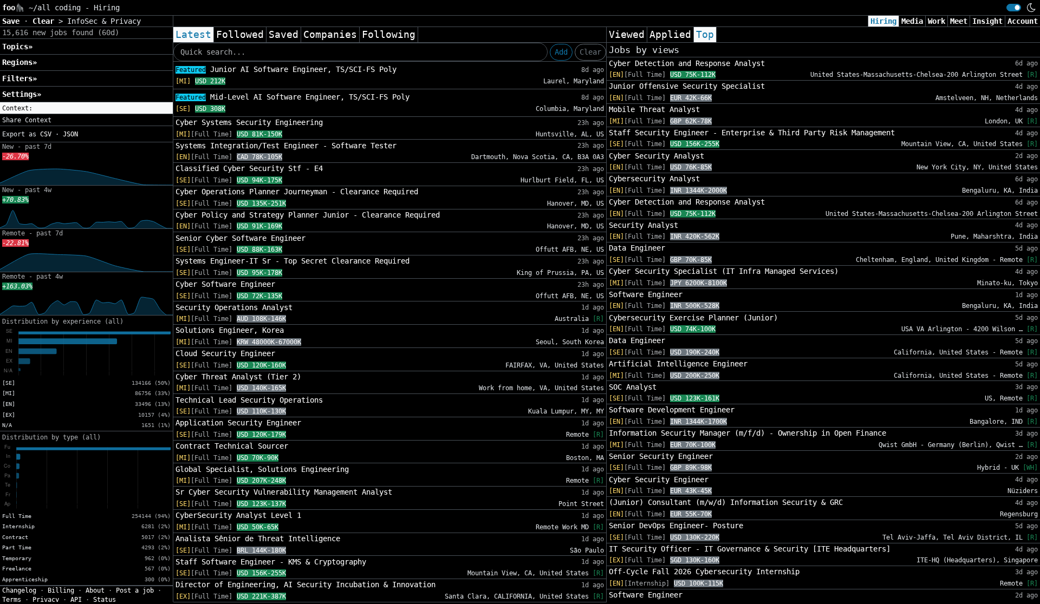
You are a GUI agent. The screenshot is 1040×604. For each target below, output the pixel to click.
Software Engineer (645, 294)
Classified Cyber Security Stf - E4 (249, 168)
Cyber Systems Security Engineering (249, 122)
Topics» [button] (17, 46)
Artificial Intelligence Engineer (678, 363)
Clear (590, 52)
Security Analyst (643, 225)
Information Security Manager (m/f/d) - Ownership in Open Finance (747, 433)
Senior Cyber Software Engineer (241, 238)
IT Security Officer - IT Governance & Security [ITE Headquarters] (749, 548)
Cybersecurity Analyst (654, 178)
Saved (283, 34)
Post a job (135, 590)
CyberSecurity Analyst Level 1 (238, 515)
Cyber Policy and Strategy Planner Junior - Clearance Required (308, 215)
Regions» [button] (19, 62)
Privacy (45, 599)
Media (912, 21)
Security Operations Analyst (234, 307)
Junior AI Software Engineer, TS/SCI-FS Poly (286, 69)
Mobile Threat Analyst (654, 109)
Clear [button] (45, 21)
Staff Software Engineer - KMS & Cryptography (271, 561)
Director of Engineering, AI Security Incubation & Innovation (305, 584)
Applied (670, 34)
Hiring (883, 21)
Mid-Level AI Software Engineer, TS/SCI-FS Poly (293, 97)
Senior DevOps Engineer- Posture (676, 525)
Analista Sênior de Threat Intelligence (258, 538)
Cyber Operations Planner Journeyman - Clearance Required (297, 191)
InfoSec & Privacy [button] (104, 21)
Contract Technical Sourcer (232, 446)
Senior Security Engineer (661, 456)
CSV (45, 134)
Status (104, 599)
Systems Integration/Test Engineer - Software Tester (286, 145)
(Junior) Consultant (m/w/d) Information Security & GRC (726, 502)
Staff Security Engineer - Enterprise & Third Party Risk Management (752, 132)
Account (1022, 21)
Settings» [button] (21, 94)
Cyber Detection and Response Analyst (687, 63)
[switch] (1013, 7)
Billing (61, 590)
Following (388, 34)
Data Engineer (637, 248)
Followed (240, 34)
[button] (86, 108)
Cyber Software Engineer (225, 284)
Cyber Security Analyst (656, 156)
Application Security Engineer (238, 422)
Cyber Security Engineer (658, 479)
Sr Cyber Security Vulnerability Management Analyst (284, 492)
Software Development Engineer (671, 409)
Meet (958, 21)
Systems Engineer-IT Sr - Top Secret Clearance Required (293, 261)
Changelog (19, 590)
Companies (330, 34)
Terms (11, 599)
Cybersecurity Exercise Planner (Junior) (693, 317)
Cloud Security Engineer (225, 353)
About (95, 590)
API (76, 599)
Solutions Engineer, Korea (230, 330)
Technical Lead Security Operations (249, 400)
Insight (987, 21)
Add (561, 52)
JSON (70, 134)
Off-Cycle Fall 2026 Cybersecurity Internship (704, 571)
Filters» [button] (19, 78)
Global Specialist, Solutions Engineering (262, 469)
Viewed (627, 34)
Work (936, 21)
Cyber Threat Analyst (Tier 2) (238, 376)
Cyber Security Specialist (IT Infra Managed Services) (723, 271)
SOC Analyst (632, 387)
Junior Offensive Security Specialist (687, 86)
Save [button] (13, 21)
